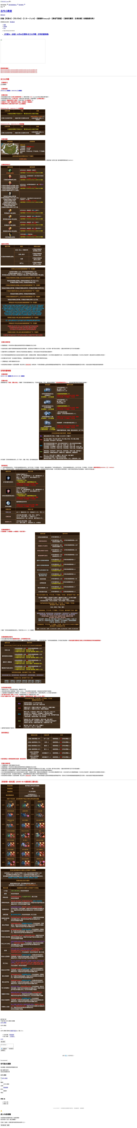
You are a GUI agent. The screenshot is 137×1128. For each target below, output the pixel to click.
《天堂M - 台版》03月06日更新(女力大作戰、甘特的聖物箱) (26, 34)
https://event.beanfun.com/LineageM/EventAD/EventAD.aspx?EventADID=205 (19, 69)
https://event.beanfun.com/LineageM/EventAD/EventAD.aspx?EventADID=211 (19, 71)
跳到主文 (3, 15)
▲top (2, 1039)
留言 (15, 1030)
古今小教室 (6, 11)
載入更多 (3, 1041)
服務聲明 (82, 1108)
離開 (8, 1125)
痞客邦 (12, 1030)
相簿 (4, 24)
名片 (4, 28)
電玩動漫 (12, 22)
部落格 (5, 26)
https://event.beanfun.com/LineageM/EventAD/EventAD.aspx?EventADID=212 (19, 72)
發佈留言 (3, 1050)
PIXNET (57, 1108)
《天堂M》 (12, 1036)
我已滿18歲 (3, 1125)
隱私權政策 (76, 1108)
